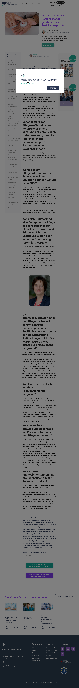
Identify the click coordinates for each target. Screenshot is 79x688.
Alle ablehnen (40, 88)
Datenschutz (24, 83)
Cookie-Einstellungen (27, 88)
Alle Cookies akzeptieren (53, 88)
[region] (40, 81)
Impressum (31, 83)
